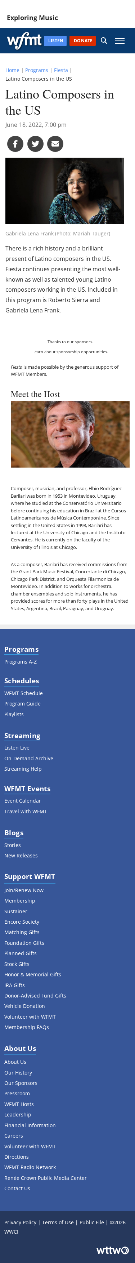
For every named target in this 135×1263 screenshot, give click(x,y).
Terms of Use (58, 1222)
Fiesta (61, 70)
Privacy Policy (20, 1222)
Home (12, 70)
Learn (37, 351)
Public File (92, 1222)
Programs (36, 70)
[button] (104, 40)
